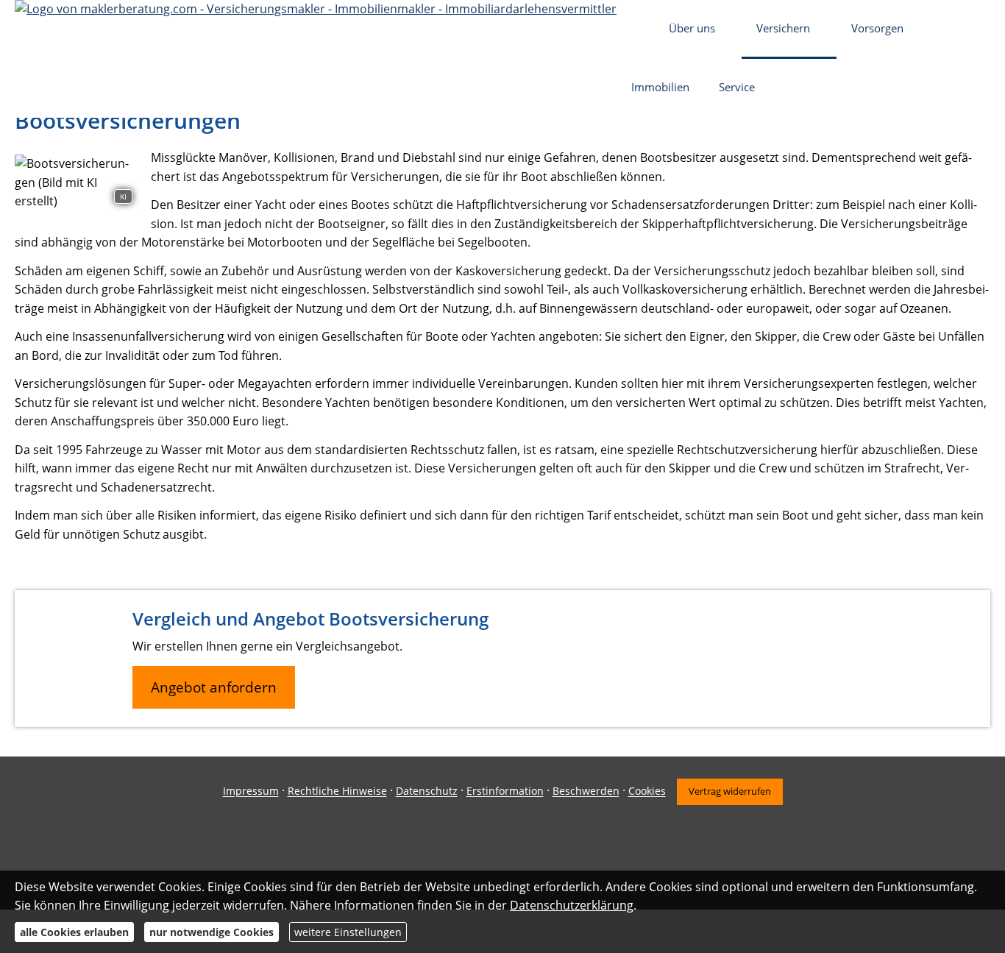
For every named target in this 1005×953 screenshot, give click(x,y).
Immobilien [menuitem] (660, 86)
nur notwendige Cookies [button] (211, 932)
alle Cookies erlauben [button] (74, 932)
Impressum (251, 791)
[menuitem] (635, 29)
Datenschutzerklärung (571, 905)
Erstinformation (505, 791)
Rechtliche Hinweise (337, 791)
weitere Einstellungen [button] (348, 932)
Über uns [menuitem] (692, 28)
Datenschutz (427, 791)
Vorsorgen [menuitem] (877, 28)
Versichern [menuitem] (783, 28)
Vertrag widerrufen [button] (730, 791)
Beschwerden (586, 791)
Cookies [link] (647, 791)
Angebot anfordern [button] (214, 687)
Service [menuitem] (737, 86)
